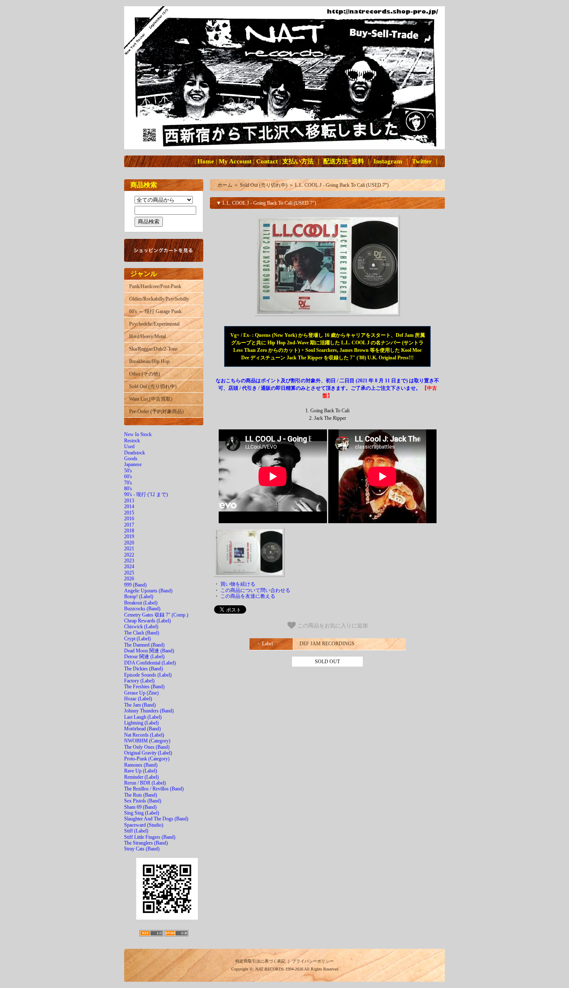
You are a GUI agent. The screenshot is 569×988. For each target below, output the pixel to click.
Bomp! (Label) (138, 596)
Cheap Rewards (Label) (147, 621)
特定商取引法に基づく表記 (260, 961)
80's (128, 488)
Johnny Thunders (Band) (149, 711)
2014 (129, 506)
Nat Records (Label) (144, 735)
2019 (129, 536)
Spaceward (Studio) (143, 825)
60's (128, 476)
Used (129, 446)
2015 (129, 513)
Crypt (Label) (137, 639)
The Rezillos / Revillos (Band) (154, 789)
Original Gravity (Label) (148, 753)
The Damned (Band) (144, 645)
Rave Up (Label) (140, 771)
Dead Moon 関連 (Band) (149, 651)
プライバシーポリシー (313, 961)
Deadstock (134, 453)
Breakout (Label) (140, 603)
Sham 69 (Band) (140, 807)
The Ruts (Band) (140, 795)
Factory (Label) (139, 681)
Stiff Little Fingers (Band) (149, 837)
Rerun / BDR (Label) (145, 783)
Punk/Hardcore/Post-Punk (155, 286)
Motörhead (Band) (142, 729)
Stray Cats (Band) (142, 849)
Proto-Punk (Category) (147, 759)
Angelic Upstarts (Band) (148, 591)
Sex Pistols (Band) (142, 801)
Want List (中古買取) (150, 399)
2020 (129, 543)
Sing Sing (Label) (141, 813)
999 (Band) (135, 585)
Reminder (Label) (141, 777)
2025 (129, 573)
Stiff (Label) (136, 831)
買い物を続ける (237, 584)
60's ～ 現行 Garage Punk (155, 311)
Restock (132, 441)
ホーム (224, 185)
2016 (129, 519)
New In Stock (138, 434)
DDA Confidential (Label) (150, 663)
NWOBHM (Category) (147, 741)
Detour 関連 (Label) (144, 657)
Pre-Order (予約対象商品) (156, 411)
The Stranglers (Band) (146, 843)
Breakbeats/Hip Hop (149, 361)
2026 (129, 579)
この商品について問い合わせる (255, 590)
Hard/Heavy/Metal (147, 336)
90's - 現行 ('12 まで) (146, 494)
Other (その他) (144, 374)
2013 (129, 501)
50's (128, 471)
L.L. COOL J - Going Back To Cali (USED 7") (342, 185)
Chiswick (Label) (141, 626)
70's (128, 483)
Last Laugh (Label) (143, 717)
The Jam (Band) (140, 705)
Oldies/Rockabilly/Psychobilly (159, 299)
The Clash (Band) (141, 633)
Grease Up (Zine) (141, 693)
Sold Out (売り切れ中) (153, 386)
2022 (129, 555)
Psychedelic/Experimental (154, 324)
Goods (130, 458)
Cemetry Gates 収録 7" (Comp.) (156, 615)
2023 (129, 561)
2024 (129, 566)
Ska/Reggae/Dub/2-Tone (153, 349)
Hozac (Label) (138, 699)
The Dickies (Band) (143, 669)
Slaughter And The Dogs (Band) (156, 819)
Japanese (133, 464)
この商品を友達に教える (247, 596)
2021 (129, 549)
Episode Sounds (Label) (148, 675)
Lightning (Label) (141, 723)
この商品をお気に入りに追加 (332, 626)
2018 (129, 531)
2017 (129, 525)
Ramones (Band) (140, 765)
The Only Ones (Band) (147, 747)
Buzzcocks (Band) (142, 609)
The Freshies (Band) (144, 687)
